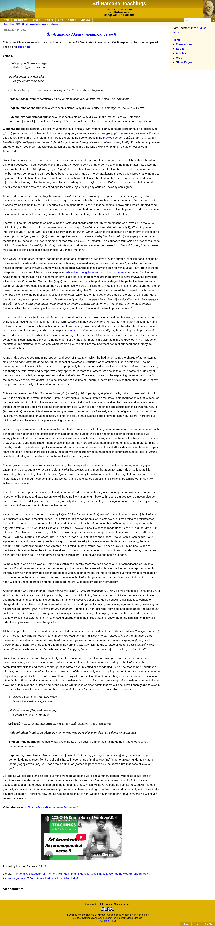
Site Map (85, 20)
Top (186, 924)
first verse (118, 272)
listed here (24, 46)
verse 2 (20, 613)
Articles (49, 20)
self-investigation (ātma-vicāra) (112, 873)
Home (5, 20)
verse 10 (75, 330)
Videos (72, 20)
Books (36, 20)
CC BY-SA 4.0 (107, 921)
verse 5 (81, 34)
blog (12, 24)
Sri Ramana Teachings (119, 3)
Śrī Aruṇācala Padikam (41, 878)
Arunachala (20, 873)
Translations (21, 20)
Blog (60, 20)
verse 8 (46, 299)
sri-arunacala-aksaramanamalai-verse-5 (43, 24)
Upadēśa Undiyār (68, 878)
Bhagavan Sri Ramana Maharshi (49, 873)
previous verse (112, 137)
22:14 (42, 866)
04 (23, 24)
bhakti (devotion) (81, 873)
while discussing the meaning (84, 272)
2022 (18, 24)
